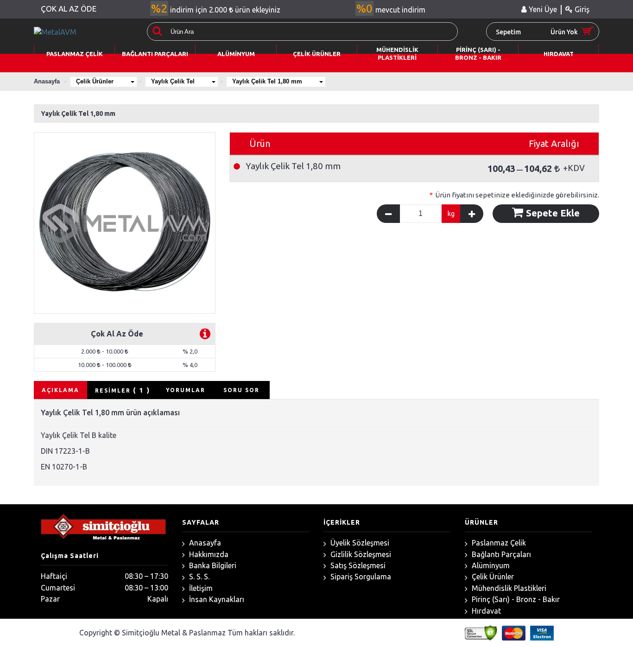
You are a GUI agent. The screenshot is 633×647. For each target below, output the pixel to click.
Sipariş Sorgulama (360, 576)
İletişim (200, 588)
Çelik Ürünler (95, 81)
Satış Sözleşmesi (357, 565)
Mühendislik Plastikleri (508, 588)
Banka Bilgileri (211, 565)
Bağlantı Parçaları (500, 554)
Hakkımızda (207, 554)
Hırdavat (485, 611)
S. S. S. (198, 576)
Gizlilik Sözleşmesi (360, 554)
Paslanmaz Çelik (498, 543)
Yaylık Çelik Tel (173, 81)
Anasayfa (204, 543)
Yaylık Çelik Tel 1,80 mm (267, 81)
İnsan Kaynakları (215, 599)
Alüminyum (490, 565)
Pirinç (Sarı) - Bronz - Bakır (515, 599)
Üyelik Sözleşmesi (359, 543)
